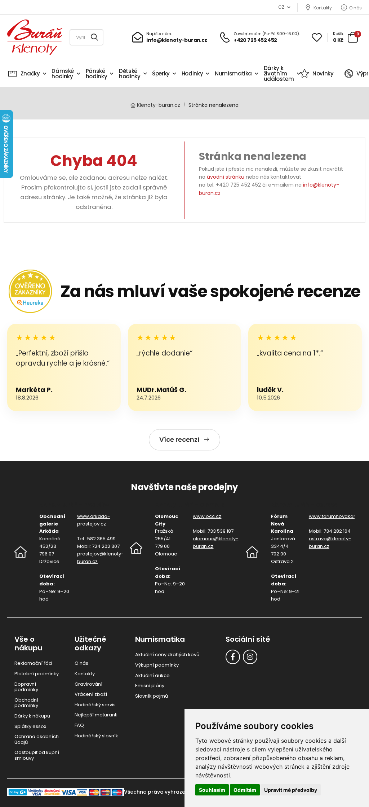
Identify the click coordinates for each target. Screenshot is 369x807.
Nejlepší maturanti (96, 714)
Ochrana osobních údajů (36, 739)
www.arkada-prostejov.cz (93, 520)
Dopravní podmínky (26, 687)
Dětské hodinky (130, 73)
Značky (30, 73)
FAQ (79, 725)
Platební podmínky (36, 673)
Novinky (322, 73)
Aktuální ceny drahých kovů (167, 654)
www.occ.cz (207, 516)
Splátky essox (30, 726)
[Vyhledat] (94, 37)
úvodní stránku (225, 176)
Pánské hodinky (96, 73)
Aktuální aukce (152, 675)
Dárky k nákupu (32, 715)
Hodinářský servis (95, 704)
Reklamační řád (33, 663)
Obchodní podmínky (26, 703)
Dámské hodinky (63, 73)
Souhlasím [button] (212, 790)
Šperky (161, 73)
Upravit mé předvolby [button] (290, 790)
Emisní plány (149, 685)
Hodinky (192, 73)
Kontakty (323, 7)
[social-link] (233, 657)
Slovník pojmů (151, 696)
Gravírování (88, 684)
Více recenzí (179, 439)
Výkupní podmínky (157, 665)
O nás (355, 7)
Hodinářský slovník (96, 735)
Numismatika (233, 73)
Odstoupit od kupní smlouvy (36, 755)
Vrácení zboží (91, 694)
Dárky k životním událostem (279, 73)
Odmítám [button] (245, 790)
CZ (281, 7)
